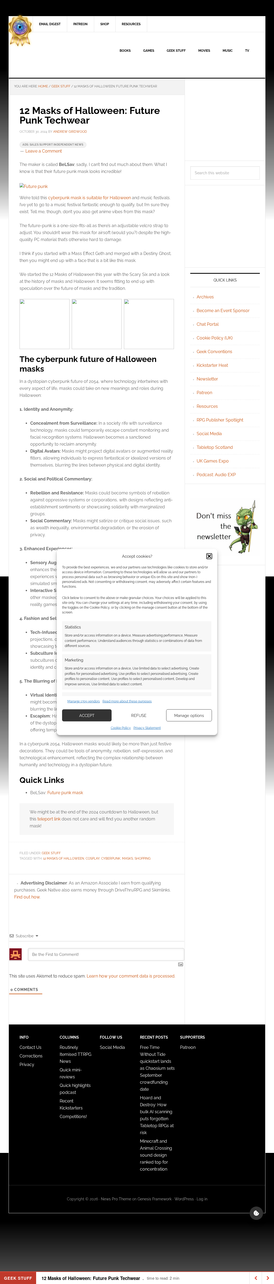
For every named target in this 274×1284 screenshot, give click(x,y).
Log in (202, 1199)
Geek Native (54, 55)
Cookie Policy (121, 728)
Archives (205, 296)
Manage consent (256, 1213)
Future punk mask (65, 792)
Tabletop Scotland (215, 447)
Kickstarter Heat (212, 365)
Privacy (27, 1064)
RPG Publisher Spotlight (220, 420)
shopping (143, 858)
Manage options (189, 715)
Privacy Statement (147, 728)
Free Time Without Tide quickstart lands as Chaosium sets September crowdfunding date (157, 1068)
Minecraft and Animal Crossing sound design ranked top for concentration (156, 1155)
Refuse (138, 715)
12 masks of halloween (63, 858)
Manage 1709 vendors (83, 701)
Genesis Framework (155, 1199)
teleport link (49, 819)
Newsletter (207, 379)
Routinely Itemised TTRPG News (75, 1054)
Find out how (27, 897)
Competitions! (73, 1116)
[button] (209, 556)
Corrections (31, 1056)
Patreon (204, 392)
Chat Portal (208, 324)
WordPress (184, 1199)
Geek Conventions (214, 351)
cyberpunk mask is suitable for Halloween (89, 197)
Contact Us (30, 1047)
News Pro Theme (116, 1199)
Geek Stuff (51, 853)
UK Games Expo (213, 461)
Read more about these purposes (127, 701)
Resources (207, 406)
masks (127, 858)
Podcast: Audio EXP (216, 474)
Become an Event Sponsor (223, 310)
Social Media (209, 433)
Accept (86, 715)
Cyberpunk (110, 858)
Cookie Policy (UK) (215, 338)
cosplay (93, 858)
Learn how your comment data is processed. (131, 976)
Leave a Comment (43, 151)
